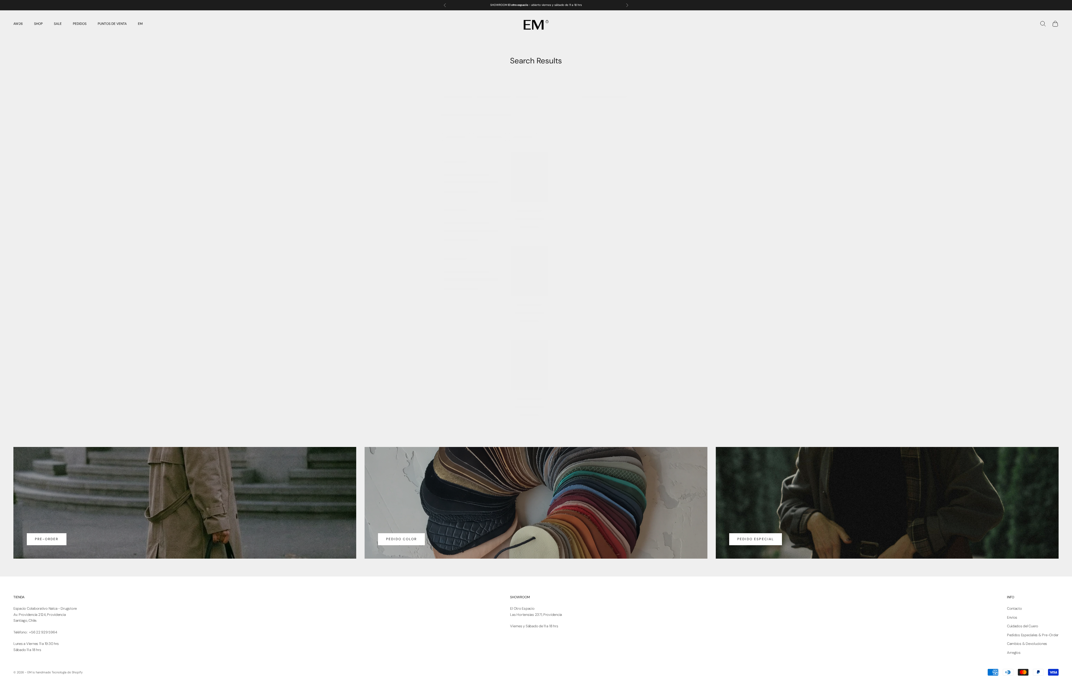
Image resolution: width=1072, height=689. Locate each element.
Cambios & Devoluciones (1027, 643)
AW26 (18, 23)
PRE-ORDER (46, 539)
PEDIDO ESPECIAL (755, 539)
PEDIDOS (80, 23)
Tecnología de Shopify (67, 672)
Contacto (1014, 608)
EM (140, 23)
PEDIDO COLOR (401, 539)
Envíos (1012, 617)
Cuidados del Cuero (1022, 626)
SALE (58, 23)
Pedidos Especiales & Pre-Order (1033, 635)
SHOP (38, 23)
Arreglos (1014, 652)
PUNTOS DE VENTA (112, 23)
